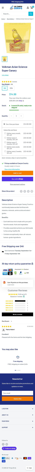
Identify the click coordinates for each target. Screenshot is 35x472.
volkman (5, 75)
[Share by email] (32, 191)
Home (3, 19)
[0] (31, 7)
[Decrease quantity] (11, 116)
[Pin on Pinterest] (24, 191)
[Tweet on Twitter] (28, 191)
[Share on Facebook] (21, 191)
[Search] (30, 14)
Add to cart (17, 173)
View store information (12, 169)
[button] (7, 82)
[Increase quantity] (21, 116)
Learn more (10, 285)
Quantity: (5, 116)
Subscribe (17, 399)
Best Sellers (10, 19)
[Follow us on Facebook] (3, 444)
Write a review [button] (17, 314)
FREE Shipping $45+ (17, 2)
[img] (6, 326)
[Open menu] (3, 7)
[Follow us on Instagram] (6, 444)
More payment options (17, 184)
